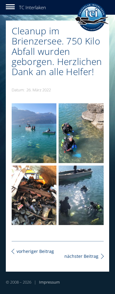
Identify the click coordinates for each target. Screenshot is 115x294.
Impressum (49, 282)
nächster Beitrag (81, 256)
